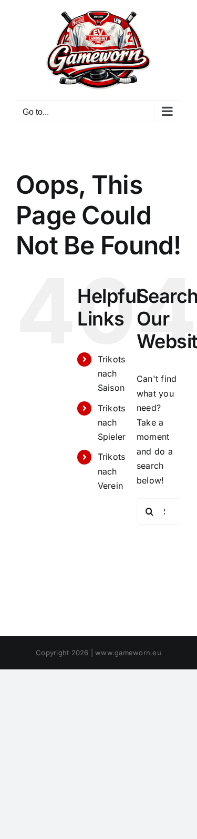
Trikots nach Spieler (112, 422)
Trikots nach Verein (112, 470)
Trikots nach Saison (112, 373)
